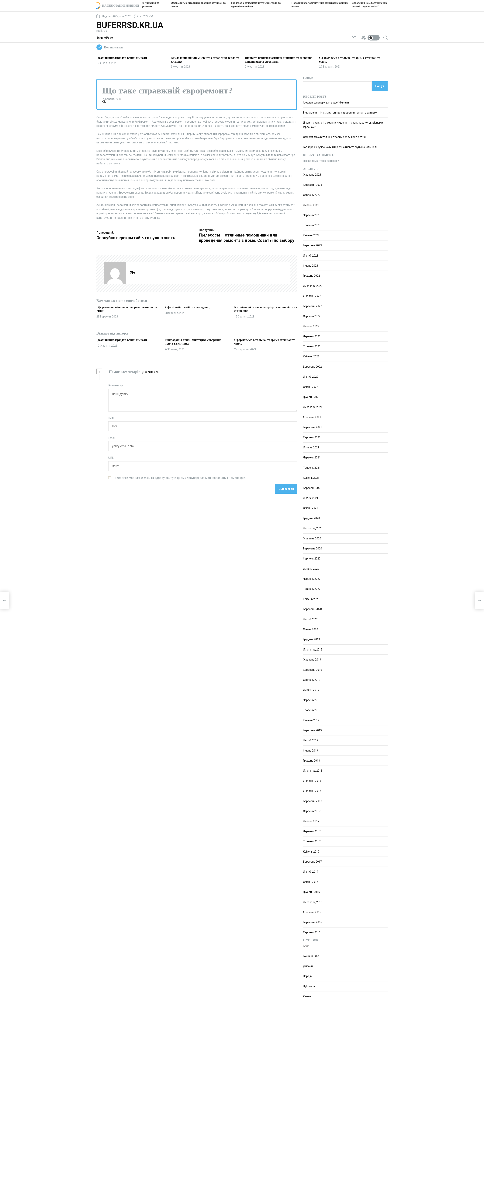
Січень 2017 (310, 881)
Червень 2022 (311, 336)
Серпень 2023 (311, 194)
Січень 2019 (310, 750)
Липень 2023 (311, 205)
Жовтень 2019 (312, 659)
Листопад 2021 (312, 406)
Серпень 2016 (311, 932)
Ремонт (308, 996)
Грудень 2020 (311, 518)
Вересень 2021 (312, 427)
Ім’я (111, 418)
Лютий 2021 (310, 498)
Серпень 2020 (311, 558)
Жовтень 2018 (312, 780)
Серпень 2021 (311, 437)
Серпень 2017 (311, 811)
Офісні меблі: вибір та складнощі (187, 307)
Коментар (115, 385)
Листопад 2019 (312, 649)
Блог (306, 945)
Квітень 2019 (311, 720)
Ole (104, 101)
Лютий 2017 (310, 871)
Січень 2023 (310, 265)
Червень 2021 (311, 457)
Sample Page (104, 37)
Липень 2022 (311, 326)
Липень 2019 (311, 689)
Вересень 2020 (312, 548)
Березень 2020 (312, 609)
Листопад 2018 (312, 770)
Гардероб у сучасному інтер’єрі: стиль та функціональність (340, 147)
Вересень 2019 (312, 669)
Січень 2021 (310, 508)
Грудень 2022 (311, 275)
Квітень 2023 (311, 235)
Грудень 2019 (311, 639)
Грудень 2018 (311, 760)
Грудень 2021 (311, 396)
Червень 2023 (311, 215)
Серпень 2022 (311, 316)
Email (111, 438)
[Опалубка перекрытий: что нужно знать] (4, 600)
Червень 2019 (311, 700)
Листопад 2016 (312, 902)
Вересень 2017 (312, 801)
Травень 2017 (311, 841)
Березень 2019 (312, 730)
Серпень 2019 (311, 679)
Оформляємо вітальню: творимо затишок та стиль (335, 136)
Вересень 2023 (312, 184)
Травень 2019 (311, 710)
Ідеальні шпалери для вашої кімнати (121, 57)
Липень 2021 (311, 447)
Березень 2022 (312, 366)
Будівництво (311, 956)
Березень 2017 (312, 861)
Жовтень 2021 (312, 417)
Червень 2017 (311, 831)
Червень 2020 (311, 578)
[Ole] (115, 273)
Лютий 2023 (310, 255)
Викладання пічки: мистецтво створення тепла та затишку (340, 112)
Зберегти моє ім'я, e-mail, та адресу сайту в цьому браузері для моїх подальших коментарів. (180, 477)
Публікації (309, 986)
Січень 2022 (310, 386)
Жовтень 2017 (312, 790)
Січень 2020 (310, 629)
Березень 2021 (312, 487)
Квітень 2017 (311, 851)
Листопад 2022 (312, 285)
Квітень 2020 (311, 599)
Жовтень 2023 (312, 174)
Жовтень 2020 (312, 538)
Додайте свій (150, 371)
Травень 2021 (311, 467)
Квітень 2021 (311, 477)
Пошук (308, 78)
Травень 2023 (311, 225)
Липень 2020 (311, 568)
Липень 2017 (311, 821)
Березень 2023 (312, 245)
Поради (308, 976)
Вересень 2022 (312, 306)
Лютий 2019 (310, 740)
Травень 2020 (311, 588)
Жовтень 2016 (312, 912)
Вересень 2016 (312, 922)
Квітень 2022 (311, 356)
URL (111, 458)
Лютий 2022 (310, 376)
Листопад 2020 (312, 528)
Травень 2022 (311, 346)
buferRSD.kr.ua (129, 25)
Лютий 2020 (310, 619)
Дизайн (308, 966)
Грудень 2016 (311, 891)
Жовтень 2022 (312, 295)
